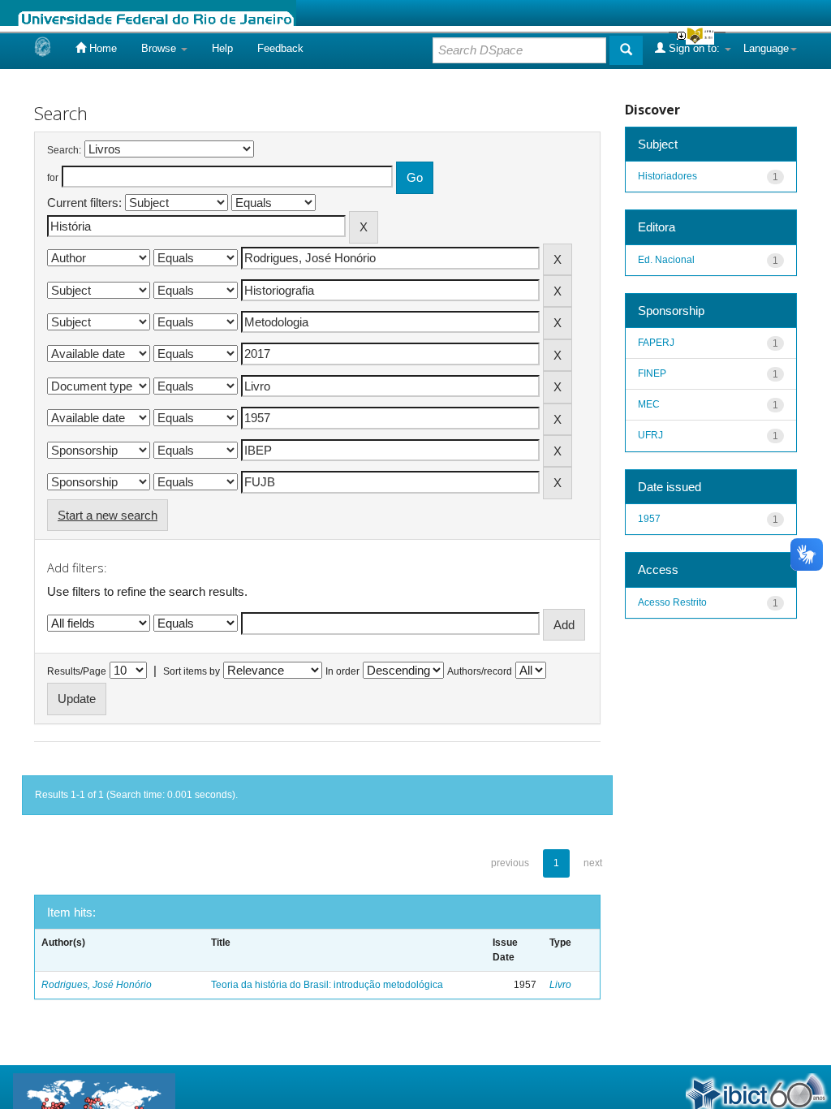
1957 (649, 518)
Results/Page (76, 671)
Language (766, 48)
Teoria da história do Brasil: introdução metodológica (327, 984)
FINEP (652, 373)
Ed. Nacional (666, 259)
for (52, 177)
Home (101, 48)
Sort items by (191, 671)
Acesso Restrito (672, 602)
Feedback (280, 48)
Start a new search (107, 515)
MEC (649, 404)
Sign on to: (694, 48)
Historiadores (667, 176)
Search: (64, 150)
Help (222, 48)
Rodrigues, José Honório (96, 984)
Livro (560, 984)
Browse (160, 48)
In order (342, 671)
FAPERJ (656, 342)
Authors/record (479, 671)
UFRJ (650, 435)
